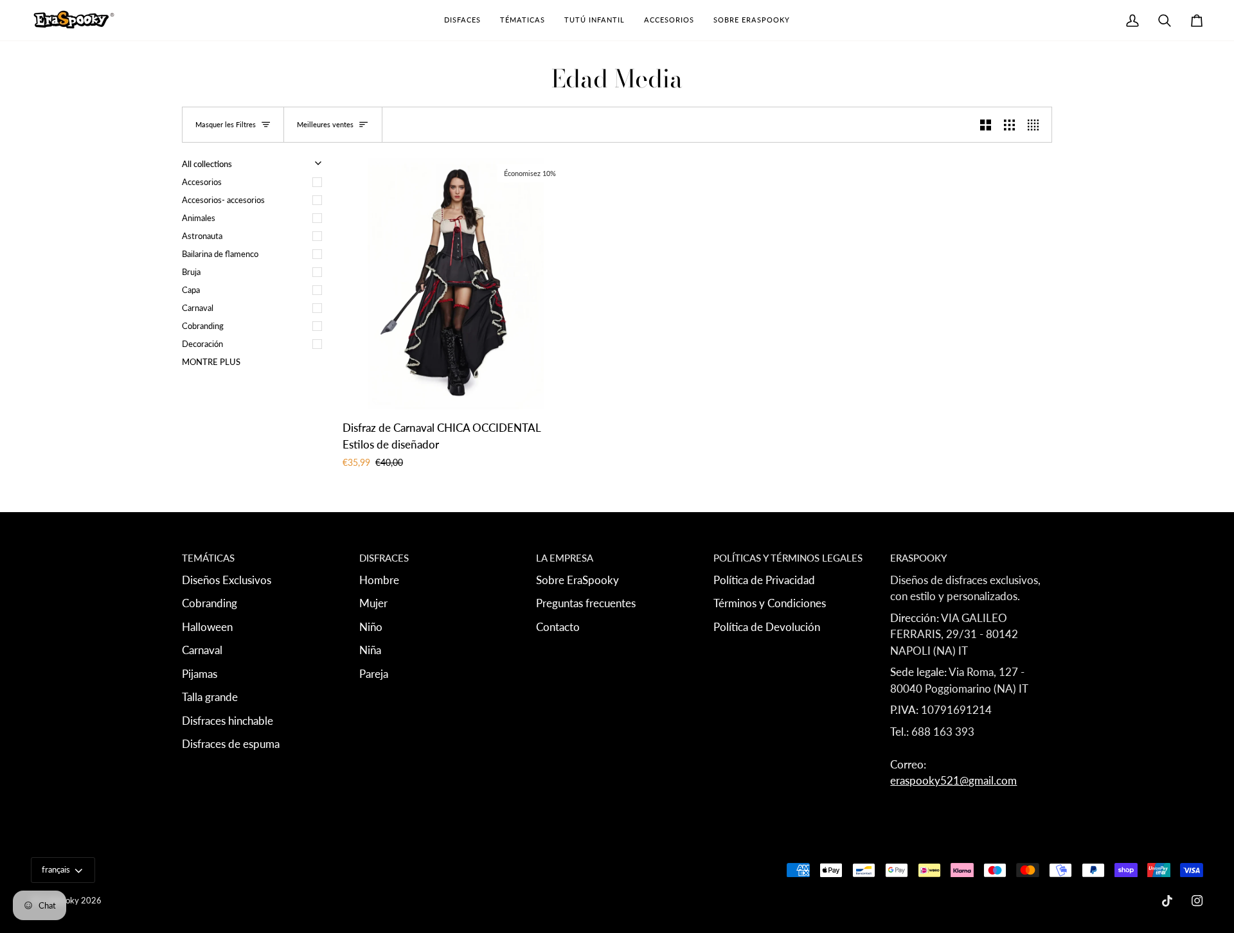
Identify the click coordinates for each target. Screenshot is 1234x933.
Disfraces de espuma (231, 744)
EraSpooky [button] (918, 558)
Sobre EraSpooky (577, 580)
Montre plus (211, 362)
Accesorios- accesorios (223, 200)
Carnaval (197, 308)
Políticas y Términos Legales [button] (788, 558)
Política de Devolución (766, 627)
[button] (462, 20)
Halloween (207, 627)
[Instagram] (1197, 901)
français (56, 869)
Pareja (373, 673)
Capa (191, 290)
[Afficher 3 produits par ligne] (1009, 124)
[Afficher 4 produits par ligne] (1036, 124)
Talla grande (210, 697)
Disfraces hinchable (227, 720)
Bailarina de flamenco (220, 254)
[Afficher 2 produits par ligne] (985, 124)
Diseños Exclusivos (226, 580)
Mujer (373, 603)
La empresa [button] (564, 558)
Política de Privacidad (764, 580)
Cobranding (203, 326)
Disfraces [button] (384, 558)
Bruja (191, 272)
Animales (198, 218)
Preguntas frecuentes (586, 603)
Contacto (558, 627)
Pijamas (199, 673)
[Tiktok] (1167, 901)
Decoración (202, 344)
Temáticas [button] (208, 558)
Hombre (379, 580)
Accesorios (202, 182)
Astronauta (202, 236)
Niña (370, 650)
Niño (370, 627)
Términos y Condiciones (769, 603)
